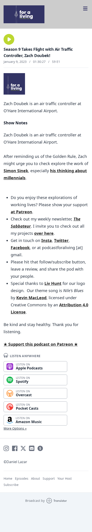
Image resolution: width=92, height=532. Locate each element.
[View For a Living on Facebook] (14, 448)
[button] (9, 39)
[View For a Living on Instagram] (6, 448)
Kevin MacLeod (31, 297)
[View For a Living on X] (23, 448)
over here (44, 233)
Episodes (21, 478)
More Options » (15, 428)
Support (49, 478)
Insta (46, 240)
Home (8, 478)
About (35, 478)
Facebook (20, 247)
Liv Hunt (52, 283)
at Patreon (21, 211)
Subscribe (11, 485)
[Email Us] (31, 448)
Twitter (61, 240)
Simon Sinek (16, 170)
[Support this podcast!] (40, 448)
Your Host (64, 478)
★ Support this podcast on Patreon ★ (41, 344)
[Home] (46, 14)
